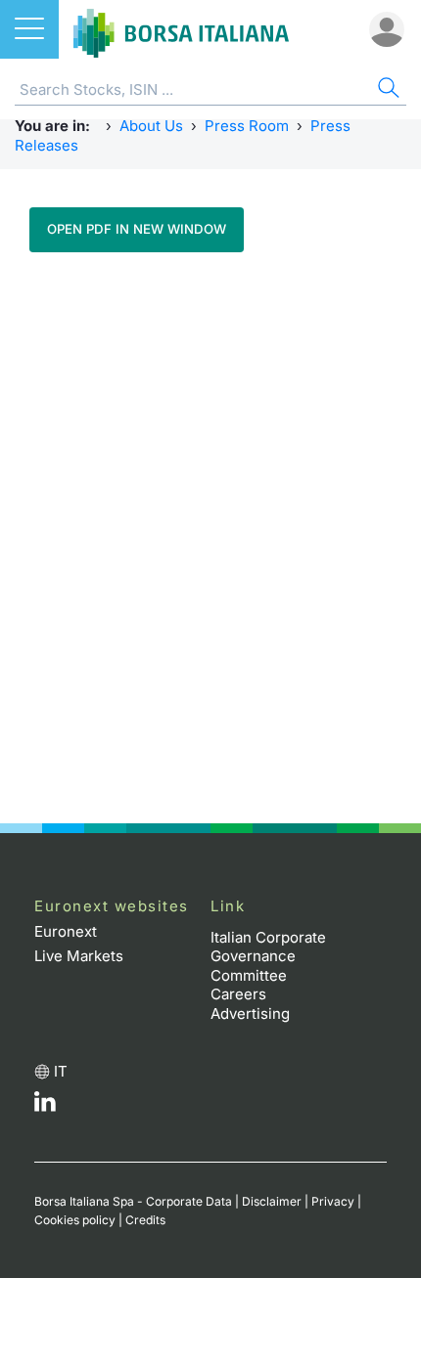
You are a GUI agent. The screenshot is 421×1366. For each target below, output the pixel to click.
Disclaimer (272, 1201)
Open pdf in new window (136, 229)
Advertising (250, 1013)
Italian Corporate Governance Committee (268, 956)
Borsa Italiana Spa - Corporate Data (133, 1201)
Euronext (65, 931)
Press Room (247, 125)
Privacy (332, 1201)
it (61, 1071)
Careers (238, 994)
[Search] (386, 90)
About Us (151, 125)
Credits (145, 1219)
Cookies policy (75, 1219)
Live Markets (78, 956)
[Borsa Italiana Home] (181, 29)
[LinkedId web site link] (45, 1106)
